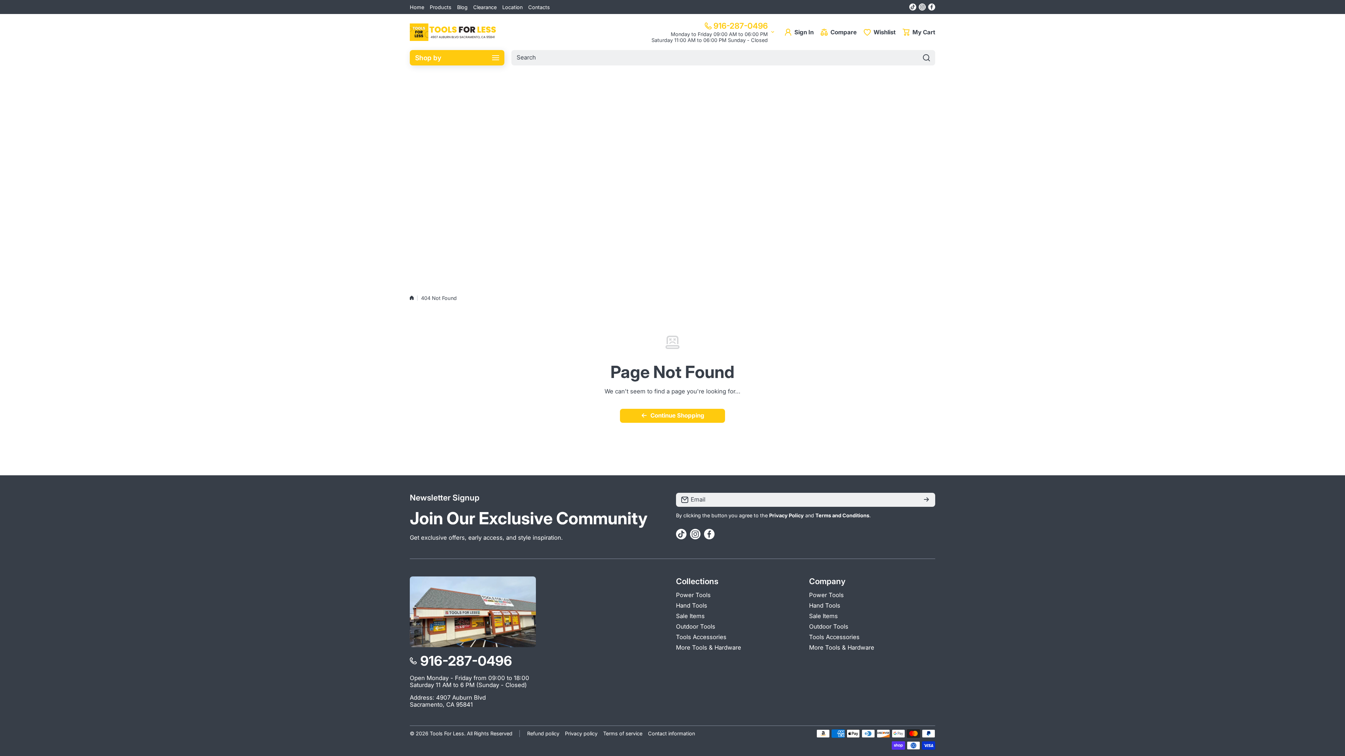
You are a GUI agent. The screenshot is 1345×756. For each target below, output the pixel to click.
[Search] (926, 57)
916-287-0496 (740, 25)
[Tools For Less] (453, 32)
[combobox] (723, 57)
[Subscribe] (926, 500)
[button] (919, 32)
